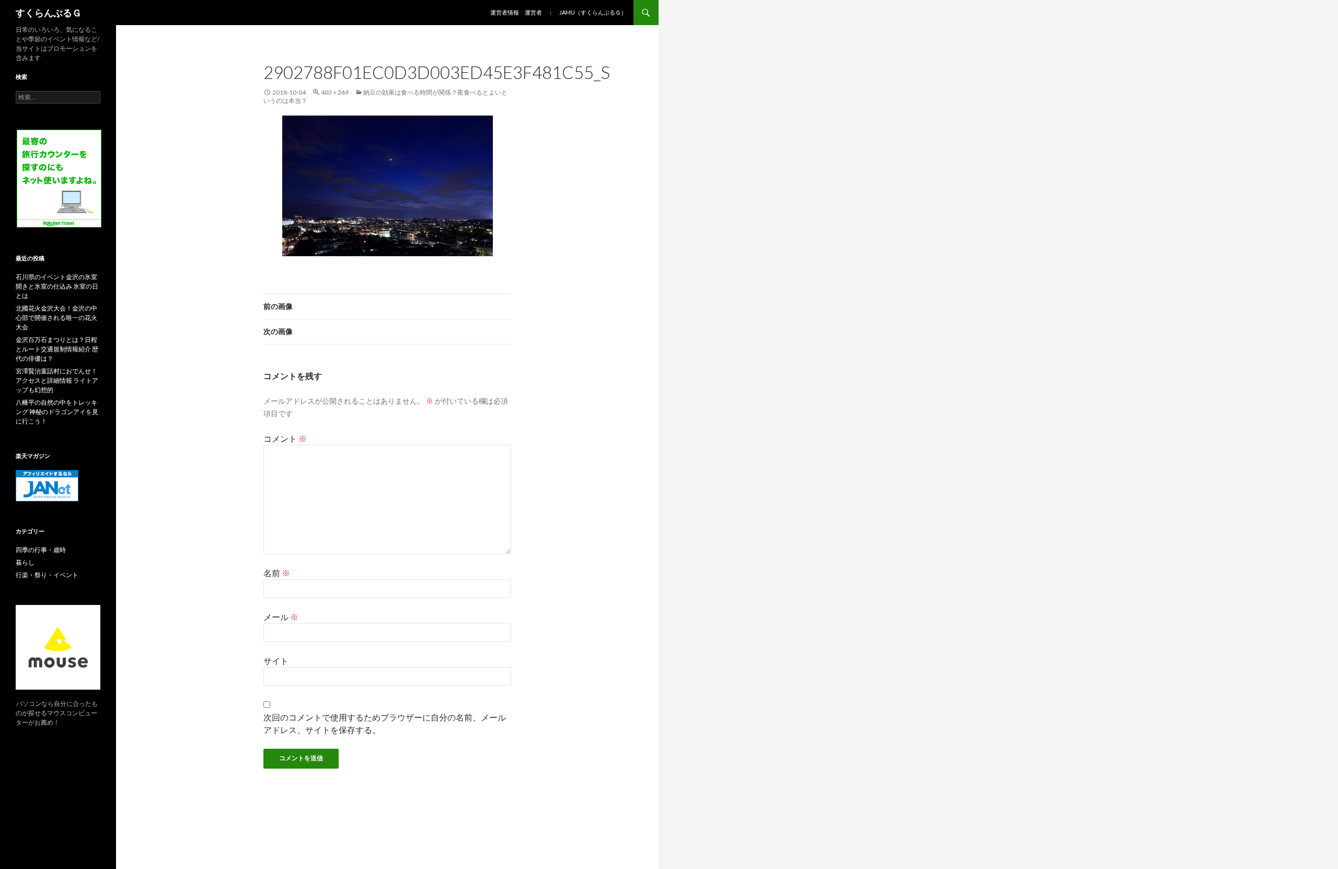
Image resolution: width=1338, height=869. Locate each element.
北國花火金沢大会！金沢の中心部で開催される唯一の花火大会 (56, 317)
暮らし (25, 562)
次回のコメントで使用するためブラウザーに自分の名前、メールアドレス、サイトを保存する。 (384, 723)
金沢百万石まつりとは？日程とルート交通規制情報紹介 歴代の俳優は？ (57, 349)
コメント (285, 438)
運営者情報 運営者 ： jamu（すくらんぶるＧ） (558, 12)
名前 (276, 573)
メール (280, 617)
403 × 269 (335, 92)
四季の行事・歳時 (41, 550)
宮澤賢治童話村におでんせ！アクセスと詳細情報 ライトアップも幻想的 (57, 380)
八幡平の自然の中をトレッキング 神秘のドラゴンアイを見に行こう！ (57, 411)
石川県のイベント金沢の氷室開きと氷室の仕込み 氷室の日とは (57, 286)
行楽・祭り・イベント (47, 575)
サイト (276, 661)
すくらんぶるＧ (49, 12)
